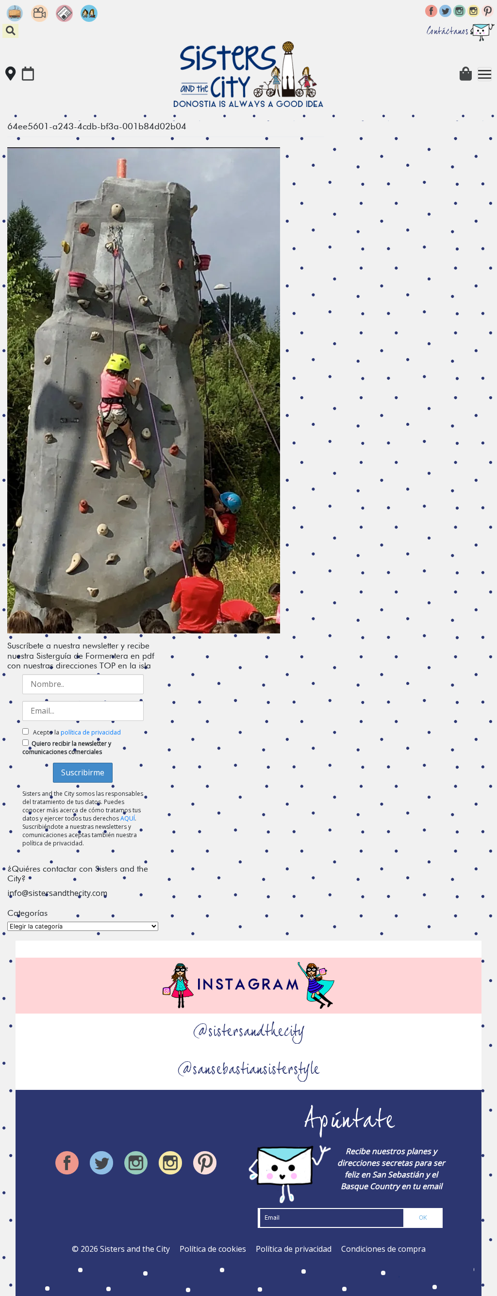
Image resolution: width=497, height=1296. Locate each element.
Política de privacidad (293, 1248)
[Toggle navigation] (485, 74)
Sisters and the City (135, 1248)
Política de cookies (213, 1248)
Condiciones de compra (383, 1248)
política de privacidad (91, 732)
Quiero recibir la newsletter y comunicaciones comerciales (66, 747)
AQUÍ (127, 818)
